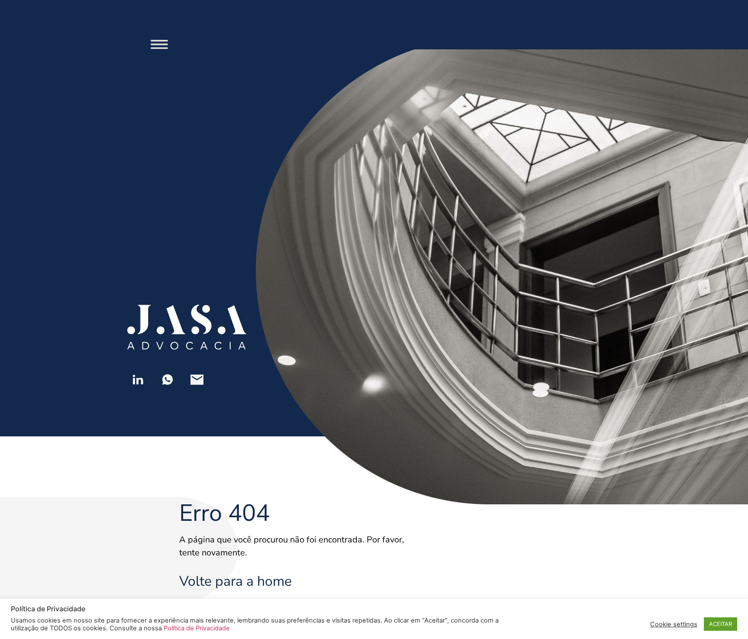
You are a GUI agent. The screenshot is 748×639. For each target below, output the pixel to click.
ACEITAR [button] (720, 623)
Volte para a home (235, 581)
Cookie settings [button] (673, 624)
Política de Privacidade (197, 628)
